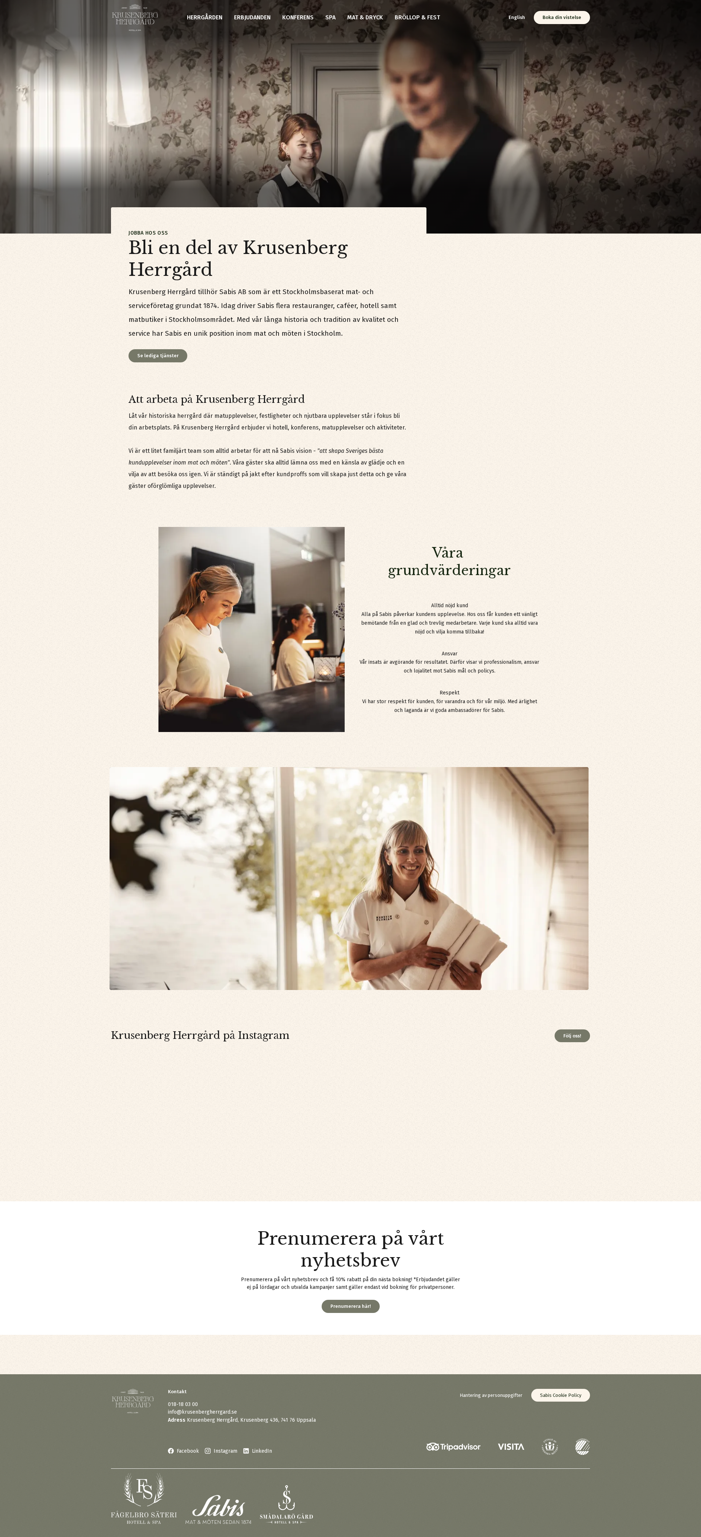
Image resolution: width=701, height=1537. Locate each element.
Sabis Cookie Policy (560, 1395)
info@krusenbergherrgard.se (202, 1412)
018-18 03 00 (183, 1404)
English (517, 17)
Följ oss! (572, 1036)
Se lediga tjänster (158, 355)
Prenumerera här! (350, 1306)
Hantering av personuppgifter (491, 1395)
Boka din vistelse (562, 17)
